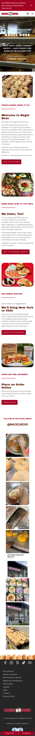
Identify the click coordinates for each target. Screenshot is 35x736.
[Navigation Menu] (32, 13)
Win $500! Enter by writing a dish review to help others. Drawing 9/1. (13, 5)
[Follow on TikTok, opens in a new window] (23, 663)
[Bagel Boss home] (9, 13)
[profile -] (28, 14)
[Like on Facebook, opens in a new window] (5, 663)
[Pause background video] (33, 70)
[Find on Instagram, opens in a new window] (11, 663)
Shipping (26, 733)
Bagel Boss (17, 710)
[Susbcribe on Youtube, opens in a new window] (30, 663)
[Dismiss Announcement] (31, 5)
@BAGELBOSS (17, 424)
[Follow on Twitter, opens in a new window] (17, 663)
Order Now (9, 733)
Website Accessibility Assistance (17, 723)
